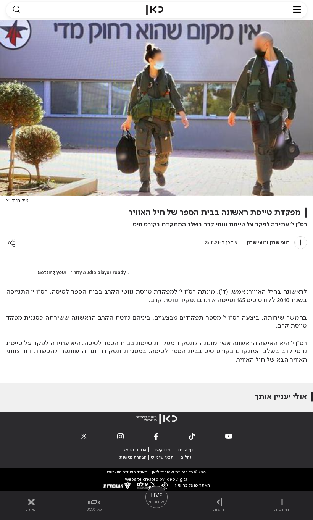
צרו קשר (162, 449)
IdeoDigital (177, 480)
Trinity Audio (82, 273)
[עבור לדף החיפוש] (16, 10)
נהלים (186, 457)
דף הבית (186, 449)
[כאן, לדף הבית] (155, 10)
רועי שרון (280, 242)
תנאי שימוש (162, 457)
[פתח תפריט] (297, 10)
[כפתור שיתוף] (11, 243)
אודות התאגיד (133, 449)
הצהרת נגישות (133, 457)
